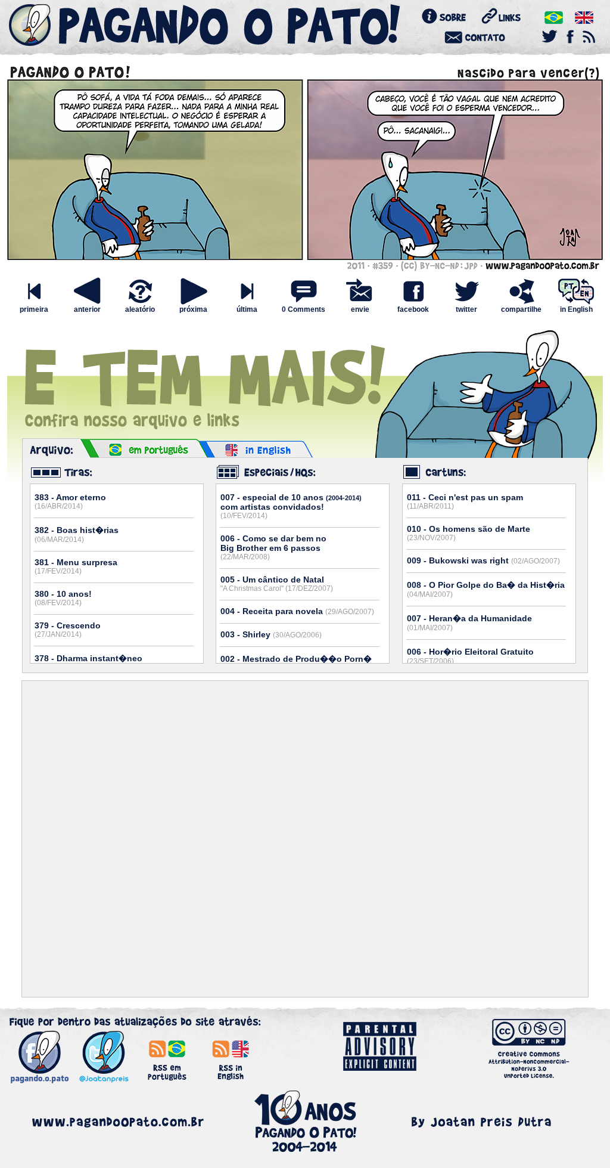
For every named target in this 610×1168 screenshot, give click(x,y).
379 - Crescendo (68, 630)
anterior (87, 309)
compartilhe (521, 309)
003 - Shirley (271, 634)
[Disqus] (305, 839)
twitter (466, 309)
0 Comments (303, 309)
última (246, 309)
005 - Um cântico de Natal (276, 584)
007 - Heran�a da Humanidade (469, 623)
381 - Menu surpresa (76, 566)
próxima (193, 309)
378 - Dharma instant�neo (88, 662)
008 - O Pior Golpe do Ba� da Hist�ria (486, 589)
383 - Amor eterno (70, 501)
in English (576, 309)
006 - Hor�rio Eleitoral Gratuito (470, 656)
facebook (413, 309)
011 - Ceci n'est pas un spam (465, 501)
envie (360, 309)
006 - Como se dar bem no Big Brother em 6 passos (273, 547)
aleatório (140, 309)
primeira (34, 309)
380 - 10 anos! (63, 598)
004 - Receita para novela (297, 611)
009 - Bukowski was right (483, 560)
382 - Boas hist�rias (77, 534)
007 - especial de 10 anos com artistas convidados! (291, 506)
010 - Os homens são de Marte (468, 533)
